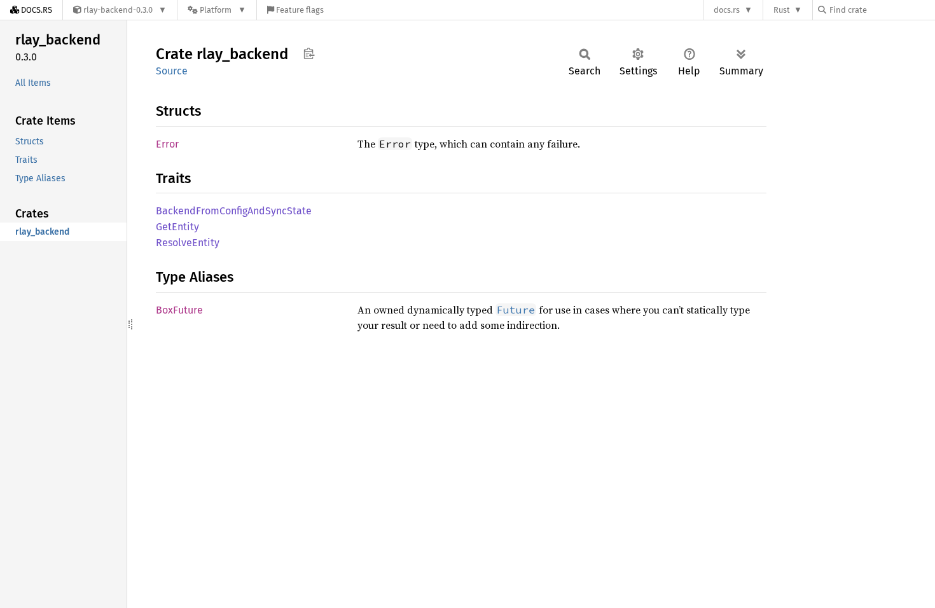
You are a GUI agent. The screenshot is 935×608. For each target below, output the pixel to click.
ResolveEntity (187, 243)
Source (172, 71)
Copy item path (308, 53)
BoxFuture (179, 310)
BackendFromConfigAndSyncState (234, 211)
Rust (781, 10)
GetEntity (177, 227)
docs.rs (727, 10)
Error (167, 144)
